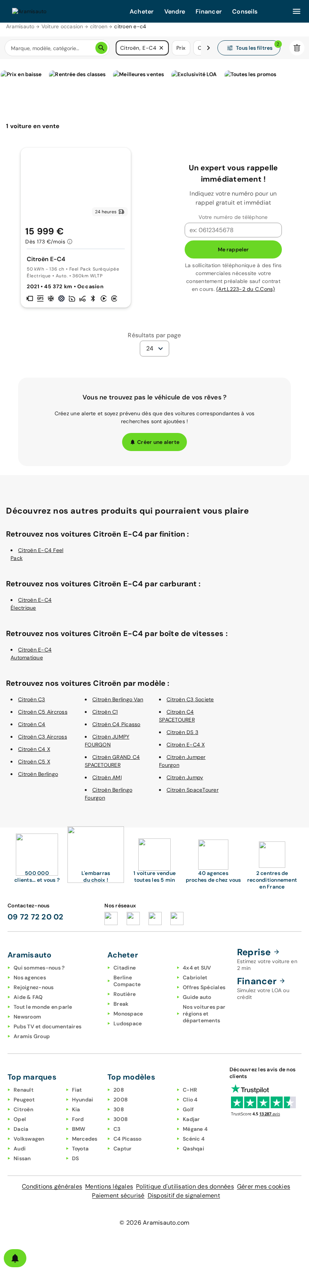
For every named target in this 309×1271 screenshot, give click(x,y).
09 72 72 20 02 (36, 917)
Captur (122, 1148)
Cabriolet (195, 977)
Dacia (21, 1129)
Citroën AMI (107, 777)
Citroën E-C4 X (186, 744)
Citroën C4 (32, 724)
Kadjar (191, 1119)
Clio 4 (190, 1099)
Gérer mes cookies (263, 1186)
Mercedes (85, 1138)
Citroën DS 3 (182, 732)
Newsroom (27, 1016)
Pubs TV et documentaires (47, 1026)
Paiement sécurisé (118, 1195)
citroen (99, 26)
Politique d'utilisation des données (185, 1186)
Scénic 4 (194, 1138)
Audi (20, 1148)
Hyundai (82, 1099)
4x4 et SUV (197, 967)
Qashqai (193, 1148)
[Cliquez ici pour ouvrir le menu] (296, 11)
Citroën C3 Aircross (42, 736)
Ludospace (127, 1023)
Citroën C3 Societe (190, 699)
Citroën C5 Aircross (42, 711)
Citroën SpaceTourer (193, 789)
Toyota (80, 1148)
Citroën (23, 1109)
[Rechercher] (101, 48)
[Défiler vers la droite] (208, 48)
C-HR (190, 1089)
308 (118, 1109)
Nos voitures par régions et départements (204, 1013)
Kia (76, 1109)
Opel (20, 1119)
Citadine (124, 967)
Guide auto (197, 997)
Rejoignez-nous (34, 987)
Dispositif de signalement (184, 1195)
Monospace (128, 1013)
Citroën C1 (105, 711)
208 (118, 1089)
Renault (24, 1089)
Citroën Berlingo (38, 774)
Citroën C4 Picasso (116, 724)
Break (120, 1003)
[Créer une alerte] (15, 1258)
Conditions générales (52, 1186)
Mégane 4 (195, 1129)
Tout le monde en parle (43, 1006)
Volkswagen (29, 1138)
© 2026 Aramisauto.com (154, 1223)
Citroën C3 (31, 699)
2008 (120, 1099)
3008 (120, 1119)
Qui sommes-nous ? (39, 967)
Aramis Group (32, 1036)
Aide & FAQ (28, 997)
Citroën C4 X (34, 749)
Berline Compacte (127, 981)
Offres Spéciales (204, 987)
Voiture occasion (62, 26)
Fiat (77, 1089)
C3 (117, 1129)
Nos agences (30, 977)
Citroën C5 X (34, 761)
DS (75, 1158)
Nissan (22, 1158)
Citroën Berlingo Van (117, 699)
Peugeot (24, 1099)
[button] (161, 48)
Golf (188, 1109)
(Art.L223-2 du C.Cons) (245, 289)
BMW (79, 1129)
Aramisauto (20, 26)
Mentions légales (109, 1186)
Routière (124, 994)
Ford (78, 1119)
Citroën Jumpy (185, 777)
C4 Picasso (127, 1138)
